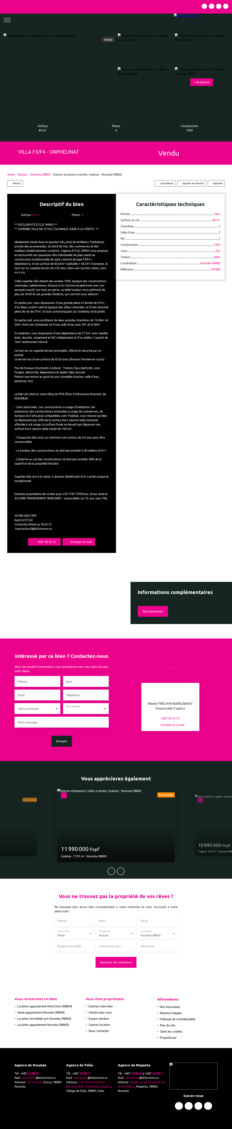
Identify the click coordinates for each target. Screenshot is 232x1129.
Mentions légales (171, 1013)
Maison (22, 174)
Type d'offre (63, 931)
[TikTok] (225, 6)
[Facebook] (204, 6)
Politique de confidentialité (177, 1019)
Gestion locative (99, 1024)
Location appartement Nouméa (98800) (43, 1024)
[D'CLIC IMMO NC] (203, 20)
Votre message (27, 722)
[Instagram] (211, 6)
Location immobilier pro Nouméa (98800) (44, 1018)
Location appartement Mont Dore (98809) (44, 1006)
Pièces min (147, 946)
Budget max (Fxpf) (69, 946)
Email (21, 695)
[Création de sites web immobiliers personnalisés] (186, 1037)
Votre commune (28, 708)
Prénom (22, 681)
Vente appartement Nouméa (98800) (41, 1012)
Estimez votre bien (101, 1006)
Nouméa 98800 (40, 174)
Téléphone (73, 695)
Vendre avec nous (100, 1012)
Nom (69, 681)
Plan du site (167, 1025)
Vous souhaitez (73, 706)
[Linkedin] (218, 6)
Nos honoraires (170, 1006)
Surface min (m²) (110, 946)
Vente (11, 174)
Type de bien (104, 931)
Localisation (146, 931)
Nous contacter (99, 1031)
